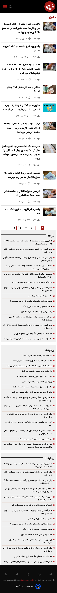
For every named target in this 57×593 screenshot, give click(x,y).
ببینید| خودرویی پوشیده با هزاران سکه (37, 306)
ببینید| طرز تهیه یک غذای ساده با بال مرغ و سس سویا (31, 301)
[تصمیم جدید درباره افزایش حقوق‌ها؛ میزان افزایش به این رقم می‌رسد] (49, 175)
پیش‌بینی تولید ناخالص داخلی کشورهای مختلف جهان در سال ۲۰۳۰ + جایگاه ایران (28, 276)
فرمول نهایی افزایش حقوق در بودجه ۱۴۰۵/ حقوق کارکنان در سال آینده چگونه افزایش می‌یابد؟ (22, 128)
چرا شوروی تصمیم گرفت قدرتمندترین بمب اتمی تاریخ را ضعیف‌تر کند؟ (30, 319)
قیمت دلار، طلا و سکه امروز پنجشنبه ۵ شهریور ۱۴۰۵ (32, 360)
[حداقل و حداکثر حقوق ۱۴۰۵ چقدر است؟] (49, 89)
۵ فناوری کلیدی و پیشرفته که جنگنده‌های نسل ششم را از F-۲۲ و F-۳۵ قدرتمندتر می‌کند (27, 242)
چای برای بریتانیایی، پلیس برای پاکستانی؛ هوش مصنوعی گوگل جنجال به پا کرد (27, 259)
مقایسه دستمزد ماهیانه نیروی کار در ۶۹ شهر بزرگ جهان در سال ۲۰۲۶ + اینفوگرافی (28, 432)
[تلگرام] (50, 575)
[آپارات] (28, 575)
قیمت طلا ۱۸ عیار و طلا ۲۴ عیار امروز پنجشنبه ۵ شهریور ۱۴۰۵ (29, 365)
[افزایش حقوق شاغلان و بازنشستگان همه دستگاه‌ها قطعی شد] (49, 193)
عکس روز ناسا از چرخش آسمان (40, 295)
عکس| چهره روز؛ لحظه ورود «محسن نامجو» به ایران (32, 386)
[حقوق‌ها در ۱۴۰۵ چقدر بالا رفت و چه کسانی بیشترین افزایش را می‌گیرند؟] (49, 108)
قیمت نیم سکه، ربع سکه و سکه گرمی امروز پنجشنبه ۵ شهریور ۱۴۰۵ (28, 424)
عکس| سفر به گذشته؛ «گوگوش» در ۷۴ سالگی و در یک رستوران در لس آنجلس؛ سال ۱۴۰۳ (28, 407)
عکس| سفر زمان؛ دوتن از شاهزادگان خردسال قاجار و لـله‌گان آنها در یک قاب (27, 327)
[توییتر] (17, 575)
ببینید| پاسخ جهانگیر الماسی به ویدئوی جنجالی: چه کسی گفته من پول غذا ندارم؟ (28, 399)
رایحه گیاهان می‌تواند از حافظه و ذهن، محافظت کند (32, 282)
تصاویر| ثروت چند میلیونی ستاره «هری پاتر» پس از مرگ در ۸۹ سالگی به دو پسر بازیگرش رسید (28, 446)
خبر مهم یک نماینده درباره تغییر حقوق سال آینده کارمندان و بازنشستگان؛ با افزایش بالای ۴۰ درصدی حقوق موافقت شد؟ (20, 152)
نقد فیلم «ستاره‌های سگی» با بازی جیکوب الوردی (33, 333)
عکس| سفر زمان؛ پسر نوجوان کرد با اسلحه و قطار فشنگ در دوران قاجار (29, 416)
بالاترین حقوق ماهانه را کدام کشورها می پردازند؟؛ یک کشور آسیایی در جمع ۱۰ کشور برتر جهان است (21, 28)
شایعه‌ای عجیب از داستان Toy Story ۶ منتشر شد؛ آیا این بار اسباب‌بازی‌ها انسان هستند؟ (28, 267)
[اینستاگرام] (39, 575)
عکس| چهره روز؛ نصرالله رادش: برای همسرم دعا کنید (32, 392)
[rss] (6, 575)
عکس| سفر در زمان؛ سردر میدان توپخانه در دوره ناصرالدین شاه (28, 338)
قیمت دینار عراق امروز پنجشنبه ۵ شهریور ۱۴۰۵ (34, 376)
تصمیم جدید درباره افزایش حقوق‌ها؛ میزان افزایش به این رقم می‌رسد (22, 175)
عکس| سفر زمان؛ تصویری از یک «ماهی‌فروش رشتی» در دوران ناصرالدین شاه (28, 289)
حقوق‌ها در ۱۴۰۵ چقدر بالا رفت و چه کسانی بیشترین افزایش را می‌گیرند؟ (21, 108)
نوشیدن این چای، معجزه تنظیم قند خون (36, 311)
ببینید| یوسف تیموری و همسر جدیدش (37, 381)
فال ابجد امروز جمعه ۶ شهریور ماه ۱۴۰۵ (37, 355)
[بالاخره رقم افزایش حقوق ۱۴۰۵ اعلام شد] (49, 212)
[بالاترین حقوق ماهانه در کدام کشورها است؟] (49, 48)
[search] (10, 7)
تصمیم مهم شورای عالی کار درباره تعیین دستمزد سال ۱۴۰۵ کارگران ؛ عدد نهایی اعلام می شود (21, 69)
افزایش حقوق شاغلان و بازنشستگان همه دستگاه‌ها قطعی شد (22, 193)
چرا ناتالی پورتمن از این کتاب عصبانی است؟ (35, 438)
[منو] (4, 7)
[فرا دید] (49, 6)
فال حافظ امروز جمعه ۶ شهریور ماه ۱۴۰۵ (37, 371)
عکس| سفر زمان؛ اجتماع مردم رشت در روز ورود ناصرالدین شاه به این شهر (28, 251)
